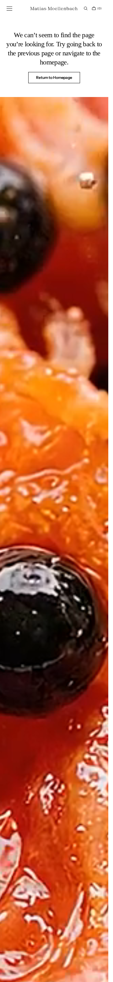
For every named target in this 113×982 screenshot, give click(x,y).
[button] (9, 8)
